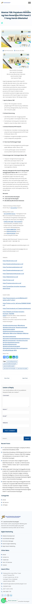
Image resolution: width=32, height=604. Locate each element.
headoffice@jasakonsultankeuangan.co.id (14, 584)
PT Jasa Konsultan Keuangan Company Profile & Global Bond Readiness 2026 (16, 448)
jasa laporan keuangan (10, 368)
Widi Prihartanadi (8, 50)
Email (5, 416)
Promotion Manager (7, 541)
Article (4, 500)
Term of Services (7, 562)
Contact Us (5, 557)
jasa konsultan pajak (9, 366)
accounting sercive (12, 361)
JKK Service (5, 502)
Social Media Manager (8, 538)
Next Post (25, 378)
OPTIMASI (4, 505)
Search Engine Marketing (9, 543)
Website (5, 422)
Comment (6, 395)
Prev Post (6, 378)
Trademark (5, 560)
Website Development (8, 536)
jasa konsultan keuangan (10, 363)
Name (5, 409)
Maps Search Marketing (8, 546)
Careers (4, 565)
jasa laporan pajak (22, 368)
